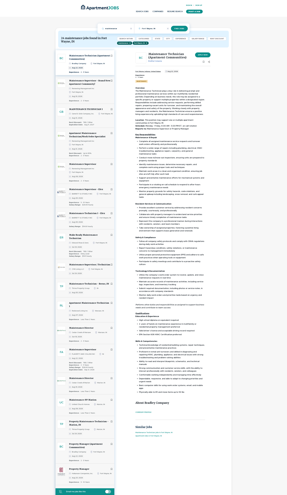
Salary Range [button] (198, 39)
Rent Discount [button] (217, 39)
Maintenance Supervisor (82, 164)
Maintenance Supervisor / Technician (89, 264)
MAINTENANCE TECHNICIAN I (86, 109)
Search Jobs (142, 11)
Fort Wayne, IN (139, 43)
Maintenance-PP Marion (83, 400)
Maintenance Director (81, 328)
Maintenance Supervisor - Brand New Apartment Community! (89, 82)
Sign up (198, 5)
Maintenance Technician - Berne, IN (89, 283)
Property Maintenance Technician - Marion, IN (89, 423)
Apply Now (203, 55)
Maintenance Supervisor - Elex (86, 189)
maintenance (123, 43)
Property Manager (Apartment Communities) (86, 446)
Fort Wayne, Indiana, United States (148, 71)
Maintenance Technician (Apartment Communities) (89, 57)
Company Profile (143, 412)
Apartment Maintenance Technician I (89, 305)
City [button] (168, 39)
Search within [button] (126, 39)
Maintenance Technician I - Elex (87, 213)
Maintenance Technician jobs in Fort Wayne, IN (154, 432)
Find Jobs (179, 29)
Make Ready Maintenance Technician (83, 237)
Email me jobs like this (76, 492)
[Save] (111, 56)
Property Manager (79, 469)
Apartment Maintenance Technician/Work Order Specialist (87, 135)
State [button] (157, 39)
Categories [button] (144, 39)
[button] (209, 62)
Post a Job (194, 12)
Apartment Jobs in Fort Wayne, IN (148, 436)
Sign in (189, 5)
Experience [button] (181, 39)
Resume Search (175, 11)
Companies (157, 11)
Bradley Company (155, 61)
